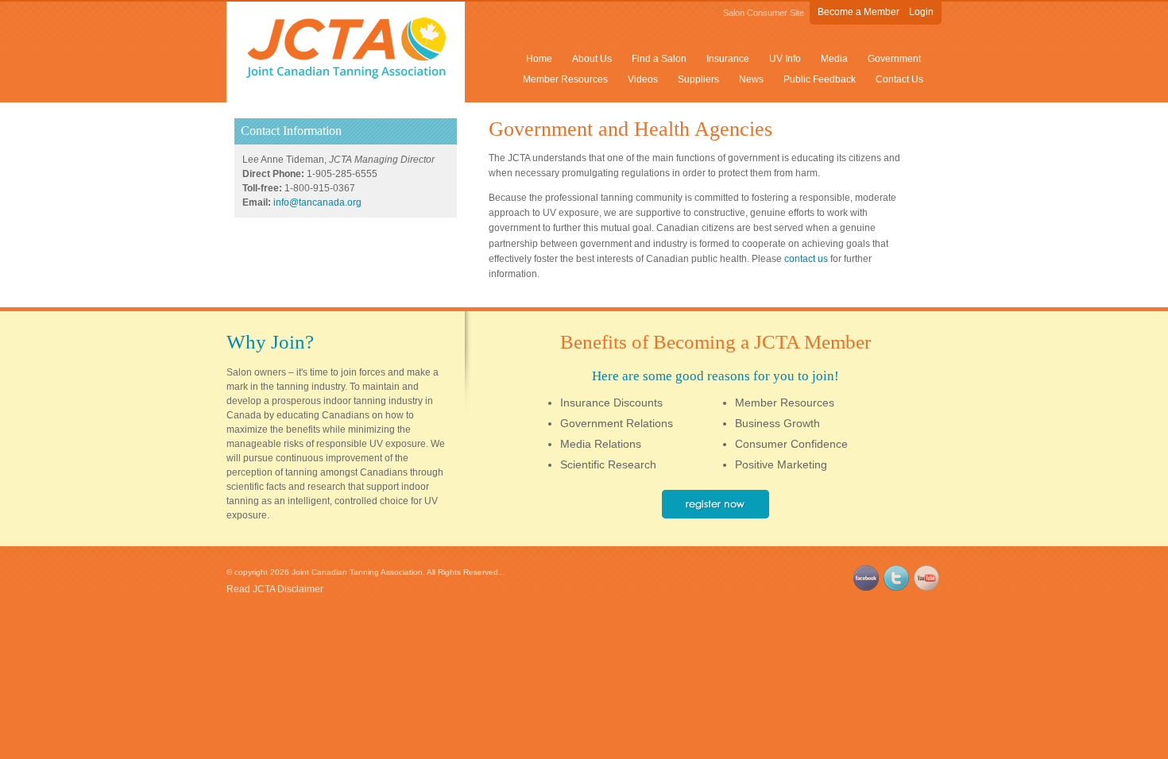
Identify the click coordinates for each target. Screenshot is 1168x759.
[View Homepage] (346, 75)
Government (894, 58)
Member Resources (565, 79)
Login (921, 11)
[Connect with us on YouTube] (926, 587)
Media (834, 58)
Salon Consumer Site (763, 12)
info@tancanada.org (317, 202)
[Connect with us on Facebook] (866, 587)
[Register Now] (715, 514)
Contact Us (899, 79)
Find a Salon (659, 58)
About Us (592, 58)
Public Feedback (819, 79)
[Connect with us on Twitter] (896, 587)
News (751, 79)
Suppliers (698, 79)
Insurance (727, 58)
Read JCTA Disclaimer (274, 589)
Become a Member (858, 11)
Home (539, 58)
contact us (806, 258)
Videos (643, 79)
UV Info (785, 58)
